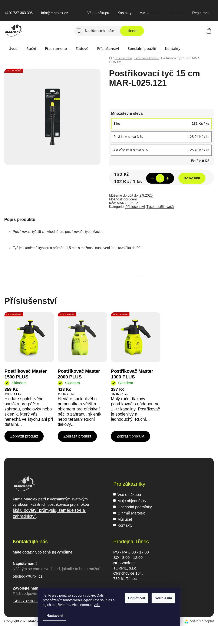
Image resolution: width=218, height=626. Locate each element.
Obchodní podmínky (135, 507)
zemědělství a (71, 510)
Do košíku (192, 178)
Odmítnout (136, 598)
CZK (153, 13)
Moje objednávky (132, 501)
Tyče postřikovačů (160, 207)
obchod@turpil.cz (27, 576)
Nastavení (54, 615)
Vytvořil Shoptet (202, 621)
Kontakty (125, 13)
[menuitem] (13, 48)
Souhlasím (163, 598)
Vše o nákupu (98, 13)
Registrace (200, 13)
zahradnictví (24, 516)
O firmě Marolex (131, 513)
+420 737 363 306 (18, 13)
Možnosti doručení (123, 199)
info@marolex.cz (54, 13)
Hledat (132, 31)
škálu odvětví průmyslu (34, 510)
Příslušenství (135, 207)
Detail (24, 436)
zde (97, 605)
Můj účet (125, 519)
